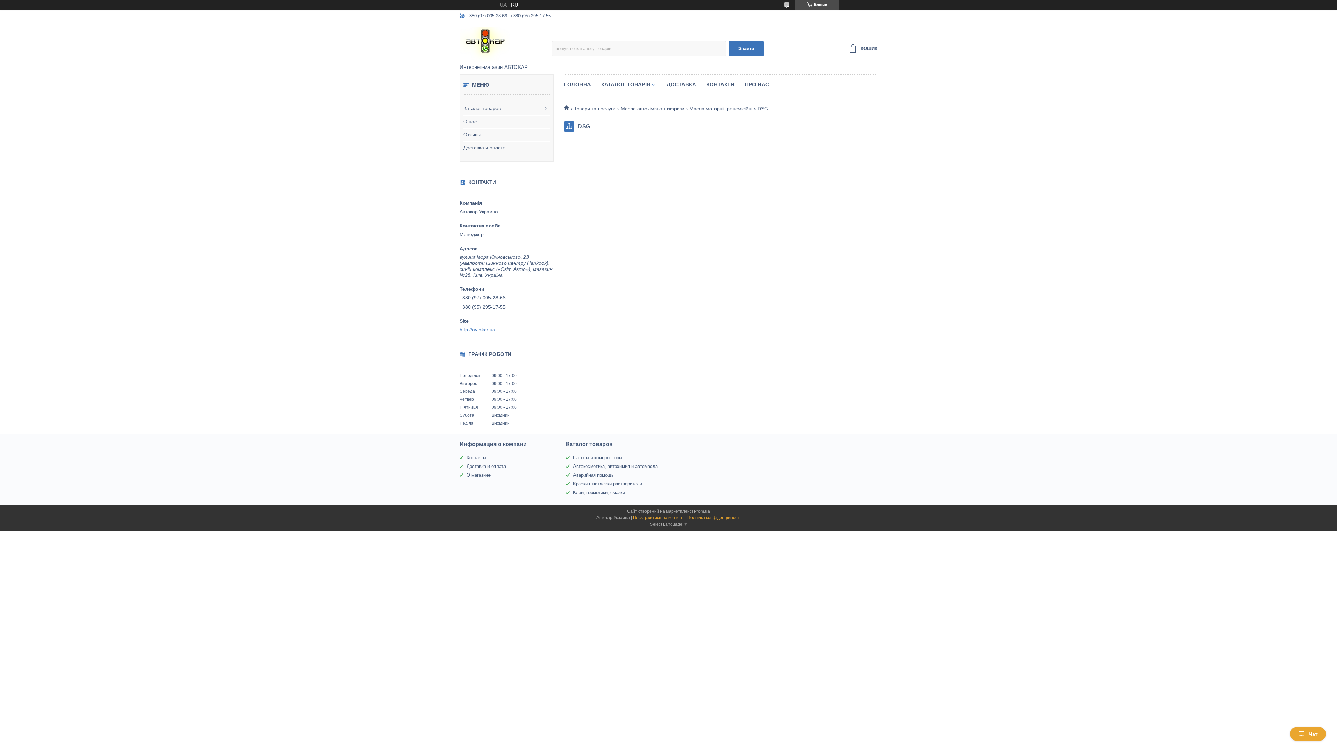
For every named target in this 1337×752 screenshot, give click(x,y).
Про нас (757, 84)
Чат (1313, 734)
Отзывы (472, 135)
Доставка (681, 84)
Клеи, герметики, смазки (599, 492)
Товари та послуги (595, 108)
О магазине (479, 475)
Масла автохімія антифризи (653, 108)
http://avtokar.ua (477, 329)
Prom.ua (702, 511)
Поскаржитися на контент (658, 517)
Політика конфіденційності (714, 517)
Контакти (720, 84)
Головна (577, 84)
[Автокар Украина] (506, 43)
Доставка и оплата (484, 147)
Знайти (746, 48)
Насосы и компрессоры (597, 457)
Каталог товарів (625, 84)
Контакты (476, 457)
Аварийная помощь (593, 475)
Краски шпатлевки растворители (607, 483)
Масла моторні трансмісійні (720, 108)
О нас (470, 121)
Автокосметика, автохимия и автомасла (615, 466)
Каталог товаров (482, 108)
